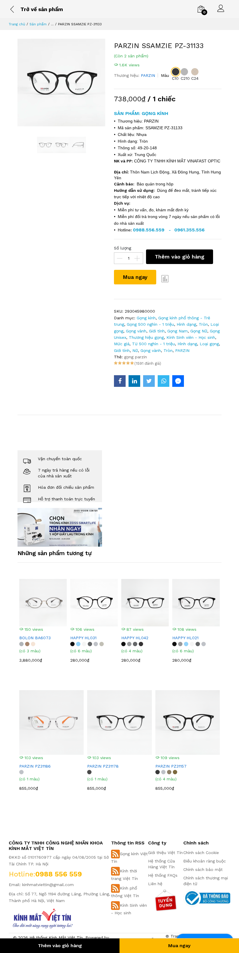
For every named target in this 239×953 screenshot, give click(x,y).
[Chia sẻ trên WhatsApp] (163, 381)
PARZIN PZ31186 (35, 766)
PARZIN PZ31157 (171, 766)
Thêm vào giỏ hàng (179, 257)
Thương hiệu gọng (146, 337)
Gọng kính (146, 318)
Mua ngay (135, 277)
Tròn (203, 324)
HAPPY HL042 (134, 637)
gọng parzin (135, 357)
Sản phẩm (38, 24)
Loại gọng (209, 343)
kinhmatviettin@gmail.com (48, 884)
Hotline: (22, 874)
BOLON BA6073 (35, 637)
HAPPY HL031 (83, 637)
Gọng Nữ (198, 331)
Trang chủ (17, 24)
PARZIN (148, 75)
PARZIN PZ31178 (103, 766)
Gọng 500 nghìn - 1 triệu (150, 324)
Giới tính (157, 331)
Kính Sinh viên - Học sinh (190, 337)
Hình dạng (186, 324)
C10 (175, 78)
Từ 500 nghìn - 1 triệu (153, 343)
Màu (165, 75)
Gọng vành (136, 331)
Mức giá (121, 343)
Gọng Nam (177, 331)
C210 (185, 78)
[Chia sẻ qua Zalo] (178, 381)
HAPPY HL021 (185, 637)
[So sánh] (165, 278)
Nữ (135, 350)
